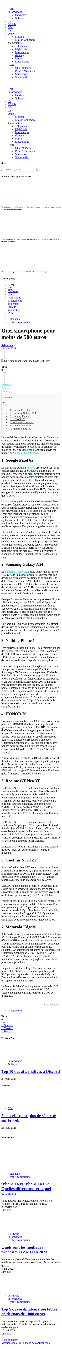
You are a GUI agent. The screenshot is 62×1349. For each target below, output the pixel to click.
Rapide (12, 306)
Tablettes (13, 291)
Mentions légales (10, 1342)
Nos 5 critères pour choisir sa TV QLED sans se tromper (24, 272)
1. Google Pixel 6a (20, 409)
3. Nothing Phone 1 (20, 416)
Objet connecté (23, 67)
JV (9, 21)
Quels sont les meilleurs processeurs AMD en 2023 (24, 1249)
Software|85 (14, 297)
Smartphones (15, 300)
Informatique (15, 11)
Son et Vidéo (22, 77)
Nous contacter (9, 1339)
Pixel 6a (31, 467)
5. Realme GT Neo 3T (22, 422)
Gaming (19, 55)
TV (10, 288)
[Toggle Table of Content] (4, 404)
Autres (12, 33)
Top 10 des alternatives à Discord (30, 1071)
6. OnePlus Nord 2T (20, 425)
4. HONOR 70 (17, 419)
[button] (3, 163)
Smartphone (21, 74)
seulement (13, 303)
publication (14, 310)
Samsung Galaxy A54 (17, 571)
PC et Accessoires (25, 70)
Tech (11, 8)
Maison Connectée (25, 39)
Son (10, 294)
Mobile (12, 24)
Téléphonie (21, 46)
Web (10, 27)
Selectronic (7, 345)
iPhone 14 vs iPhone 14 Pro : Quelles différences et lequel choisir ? (26, 1189)
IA (9, 30)
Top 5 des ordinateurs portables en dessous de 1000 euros (29, 1311)
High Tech (21, 49)
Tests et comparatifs (19, 322)
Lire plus (6, 1209)
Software (20, 18)
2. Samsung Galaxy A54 (23, 413)
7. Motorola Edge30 (20, 428)
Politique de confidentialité (36, 1342)
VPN (11, 285)
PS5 (10, 313)
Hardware (20, 14)
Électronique (22, 61)
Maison (19, 58)
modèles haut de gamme (27, 452)
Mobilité (19, 36)
